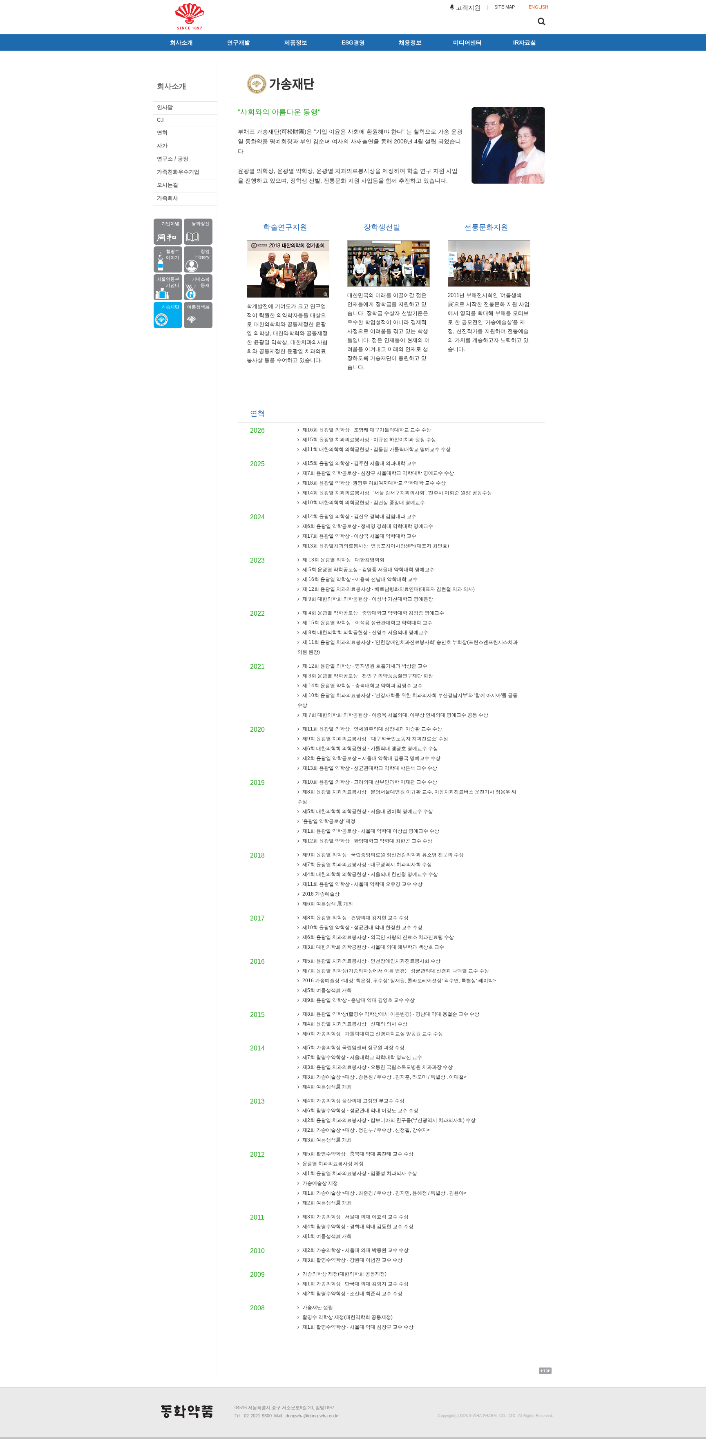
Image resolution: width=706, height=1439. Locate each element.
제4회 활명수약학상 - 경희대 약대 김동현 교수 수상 (357, 1226)
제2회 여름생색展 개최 (326, 1203)
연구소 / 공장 (172, 159)
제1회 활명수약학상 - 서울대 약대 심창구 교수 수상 (357, 1327)
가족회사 (167, 198)
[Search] (541, 22)
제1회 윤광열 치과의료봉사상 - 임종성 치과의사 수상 (359, 1173)
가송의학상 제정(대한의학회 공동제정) (344, 1274)
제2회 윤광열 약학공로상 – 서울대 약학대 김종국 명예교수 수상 (370, 758)
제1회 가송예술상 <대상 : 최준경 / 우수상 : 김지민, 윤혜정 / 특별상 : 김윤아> (384, 1193)
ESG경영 (353, 42)
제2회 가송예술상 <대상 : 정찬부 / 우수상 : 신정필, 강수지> (365, 1130)
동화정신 (201, 223)
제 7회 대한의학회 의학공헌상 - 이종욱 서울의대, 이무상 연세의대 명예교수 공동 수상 (394, 715)
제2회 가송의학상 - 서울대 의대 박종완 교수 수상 (355, 1250)
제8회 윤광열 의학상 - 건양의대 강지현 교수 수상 (355, 918)
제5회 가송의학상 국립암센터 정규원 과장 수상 (352, 1047)
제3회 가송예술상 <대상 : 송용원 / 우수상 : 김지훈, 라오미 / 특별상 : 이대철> (384, 1077)
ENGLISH (538, 6)
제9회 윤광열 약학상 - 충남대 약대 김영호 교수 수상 (358, 1000)
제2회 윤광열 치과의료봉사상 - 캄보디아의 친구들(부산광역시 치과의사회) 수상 (388, 1120)
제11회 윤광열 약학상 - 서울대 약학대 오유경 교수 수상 (361, 884)
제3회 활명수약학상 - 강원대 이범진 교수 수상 (351, 1260)
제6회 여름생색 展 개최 (327, 904)
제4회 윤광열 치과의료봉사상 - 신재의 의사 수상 (354, 1024)
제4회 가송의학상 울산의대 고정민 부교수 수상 (352, 1101)
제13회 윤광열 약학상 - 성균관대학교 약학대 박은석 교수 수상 (369, 768)
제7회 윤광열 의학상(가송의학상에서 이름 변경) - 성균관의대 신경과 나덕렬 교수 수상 (395, 971)
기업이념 (170, 223)
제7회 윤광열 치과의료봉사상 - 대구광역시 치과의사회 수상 (366, 864)
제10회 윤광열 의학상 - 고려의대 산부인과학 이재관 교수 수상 (369, 782)
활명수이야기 (172, 254)
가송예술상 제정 (319, 1183)
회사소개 (181, 42)
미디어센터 (467, 42)
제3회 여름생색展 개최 (326, 1140)
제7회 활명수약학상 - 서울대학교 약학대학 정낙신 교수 (361, 1057)
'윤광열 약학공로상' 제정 (328, 821)
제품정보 (295, 42)
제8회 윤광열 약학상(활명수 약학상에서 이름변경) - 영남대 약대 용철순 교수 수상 (390, 1014)
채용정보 (410, 42)
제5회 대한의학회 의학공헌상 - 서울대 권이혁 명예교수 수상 (367, 811)
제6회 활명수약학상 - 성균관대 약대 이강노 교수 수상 (359, 1110)
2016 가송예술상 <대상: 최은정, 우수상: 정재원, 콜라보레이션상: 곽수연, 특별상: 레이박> (398, 980)
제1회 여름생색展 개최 (326, 1236)
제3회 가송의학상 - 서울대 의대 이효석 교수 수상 (355, 1217)
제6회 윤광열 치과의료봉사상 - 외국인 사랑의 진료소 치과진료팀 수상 (377, 937)
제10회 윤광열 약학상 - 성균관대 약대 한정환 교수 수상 (361, 927)
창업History (202, 254)
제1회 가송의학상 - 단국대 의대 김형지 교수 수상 (355, 1284)
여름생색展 (198, 306)
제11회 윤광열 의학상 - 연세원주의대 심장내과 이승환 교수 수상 (371, 729)
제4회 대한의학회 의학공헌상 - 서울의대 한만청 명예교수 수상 (369, 874)
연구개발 (238, 42)
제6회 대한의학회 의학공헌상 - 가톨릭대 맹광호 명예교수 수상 (369, 748)
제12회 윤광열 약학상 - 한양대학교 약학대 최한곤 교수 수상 (366, 841)
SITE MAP (504, 6)
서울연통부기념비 (168, 282)
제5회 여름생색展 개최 (326, 990)
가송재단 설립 (317, 1307)
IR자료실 (524, 42)
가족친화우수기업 (178, 172)
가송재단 (170, 306)
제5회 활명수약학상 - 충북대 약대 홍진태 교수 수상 (357, 1154)
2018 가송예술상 (320, 894)
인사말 (165, 107)
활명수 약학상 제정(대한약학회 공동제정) (347, 1317)
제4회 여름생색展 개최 (326, 1087)
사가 (162, 146)
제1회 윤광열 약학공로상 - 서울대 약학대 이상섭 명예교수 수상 (370, 831)
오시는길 (167, 185)
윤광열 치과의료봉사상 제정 (332, 1163)
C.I (160, 120)
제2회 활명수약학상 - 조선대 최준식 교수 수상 (351, 1293)
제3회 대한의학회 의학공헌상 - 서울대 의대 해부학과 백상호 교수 (372, 947)
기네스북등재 (201, 282)
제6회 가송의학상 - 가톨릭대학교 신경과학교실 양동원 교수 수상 (372, 1034)
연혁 (162, 133)
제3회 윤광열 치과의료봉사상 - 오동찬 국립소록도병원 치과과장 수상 (377, 1067)
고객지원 (467, 7)
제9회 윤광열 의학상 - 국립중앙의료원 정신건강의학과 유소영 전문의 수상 (382, 855)
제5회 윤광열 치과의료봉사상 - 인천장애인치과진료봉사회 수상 (370, 961)
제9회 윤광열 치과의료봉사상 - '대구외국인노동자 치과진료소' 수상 (374, 739)
